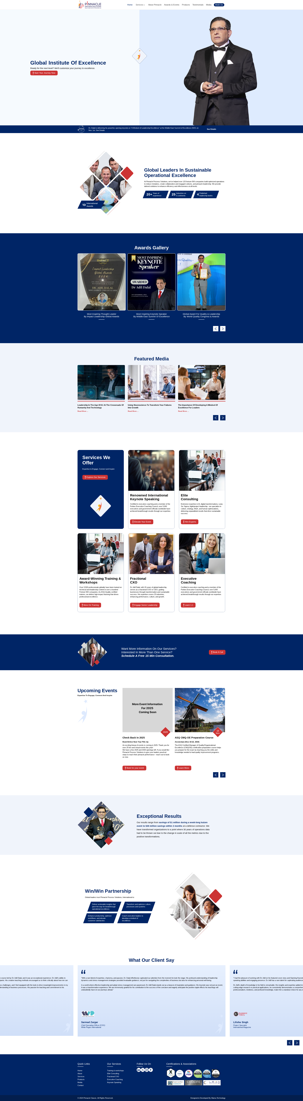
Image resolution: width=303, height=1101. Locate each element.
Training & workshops (115, 1071)
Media (208, 5)
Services (140, 5)
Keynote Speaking (114, 1082)
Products (186, 5)
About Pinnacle (154, 5)
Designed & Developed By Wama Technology (207, 1098)
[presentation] (215, 328)
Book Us (219, 5)
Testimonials (197, 5)
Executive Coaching (115, 1079)
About (80, 1073)
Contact (81, 1085)
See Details (211, 129)
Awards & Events (171, 5)
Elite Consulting (113, 1073)
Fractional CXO (113, 1076)
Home (129, 5)
